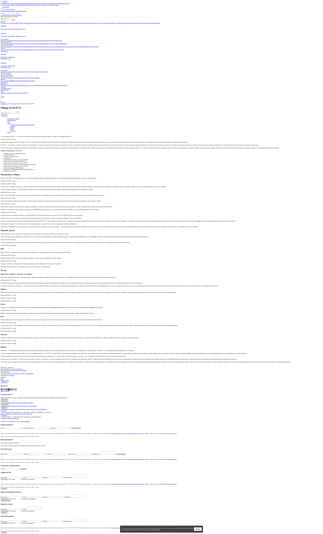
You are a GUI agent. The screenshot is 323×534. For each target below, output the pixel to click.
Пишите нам (4, 399)
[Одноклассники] (4, 389)
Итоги (9, 132)
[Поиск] (6, 19)
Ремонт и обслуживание (29, 406)
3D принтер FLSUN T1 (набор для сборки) (13, 373)
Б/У (52, 40)
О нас (2, 5)
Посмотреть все (57, 40)
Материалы (4, 84)
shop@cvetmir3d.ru (6, 414)
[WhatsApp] (13, 389)
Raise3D (54, 49)
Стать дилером (33, 5)
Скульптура (67, 46)
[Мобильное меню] (2, 9)
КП (2, 379)
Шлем (12, 128)
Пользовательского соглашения (169, 433)
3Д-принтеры (5, 23)
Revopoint (32, 81)
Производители (18, 402)
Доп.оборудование (6, 88)
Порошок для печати (61, 85)
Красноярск (33, 3)
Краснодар (27, 3)
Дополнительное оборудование (32, 23)
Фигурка (13, 131)
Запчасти (29, 43)
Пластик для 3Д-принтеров (50, 23)
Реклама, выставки (76, 46)
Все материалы (5, 391)
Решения (43, 409)
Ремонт (27, 5)
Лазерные (36, 71)
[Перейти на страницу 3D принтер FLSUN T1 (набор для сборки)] (14, 370)
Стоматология (16, 46)
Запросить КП (4, 381)
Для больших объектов (33, 78)
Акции (51, 5)
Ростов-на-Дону (65, 3)
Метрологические (20, 71)
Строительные (33, 40)
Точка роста (27, 402)
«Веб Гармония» (25, 421)
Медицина (61, 46)
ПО (8, 122)
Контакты (56, 5)
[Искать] (18, 13)
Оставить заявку (76, 428)
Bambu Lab (10, 49)
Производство (37, 46)
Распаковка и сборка (13, 118)
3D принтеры (29, 373)
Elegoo (62, 49)
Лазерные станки (6, 93)
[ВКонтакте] (2, 389)
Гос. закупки (42, 5)
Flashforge (26, 49)
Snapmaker (32, 49)
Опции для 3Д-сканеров (130, 23)
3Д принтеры (5, 409)
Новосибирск (52, 3)
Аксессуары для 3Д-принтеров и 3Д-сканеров (109, 23)
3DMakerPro (12, 81)
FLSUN (37, 49)
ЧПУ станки (19, 23)
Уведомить (24, 469)
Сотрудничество (9, 402)
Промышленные (13, 40)
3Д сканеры (12, 409)
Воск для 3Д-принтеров (89, 23)
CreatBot (20, 49)
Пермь (58, 3)
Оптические (29, 71)
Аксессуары (22, 43)
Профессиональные (23, 40)
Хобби (31, 46)
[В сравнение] (1, 366)
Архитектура (54, 46)
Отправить (4, 488)
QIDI (58, 49)
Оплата (12, 5)
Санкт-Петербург (6, 3)
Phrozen (42, 49)
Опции (10, 74)
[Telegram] (16, 389)
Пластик (34, 43)
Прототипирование (6, 46)
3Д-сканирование (19, 5)
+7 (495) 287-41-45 (9, 9)
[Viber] (11, 389)
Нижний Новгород (42, 3)
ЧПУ (2, 91)
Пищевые (41, 40)
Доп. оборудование (28, 409)
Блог (47, 5)
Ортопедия (95, 46)
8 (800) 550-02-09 (16, 15)
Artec (2, 81)
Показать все (4, 51)
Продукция (4, 407)
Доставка (7, 5)
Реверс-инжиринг (21, 78)
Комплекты (157, 23)
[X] (9, 389)
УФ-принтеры (5, 90)
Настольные (4, 40)
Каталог (3, 21)
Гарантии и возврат (16, 406)
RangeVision (19, 81)
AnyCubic (4, 49)
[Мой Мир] (6, 389)
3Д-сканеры (12, 23)
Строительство (45, 46)
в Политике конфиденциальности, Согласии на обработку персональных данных (129, 433)
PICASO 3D (48, 49)
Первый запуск (11, 120)
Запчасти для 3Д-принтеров (145, 23)
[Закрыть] (23, 369)
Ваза (12, 129)
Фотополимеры (41, 43)
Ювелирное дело (87, 46)
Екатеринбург (15, 3)
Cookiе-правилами (154, 529)
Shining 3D (26, 81)
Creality (15, 49)
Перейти (20, 369)
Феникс (13, 126)
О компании (4, 401)
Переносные (11, 71)
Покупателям (4, 404)
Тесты (9, 123)
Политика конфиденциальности (10, 418)
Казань (21, 3)
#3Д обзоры (4, 382)
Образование (25, 46)
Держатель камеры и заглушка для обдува (23, 125)
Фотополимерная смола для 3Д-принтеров (70, 23)
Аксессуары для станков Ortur (19, 93)
